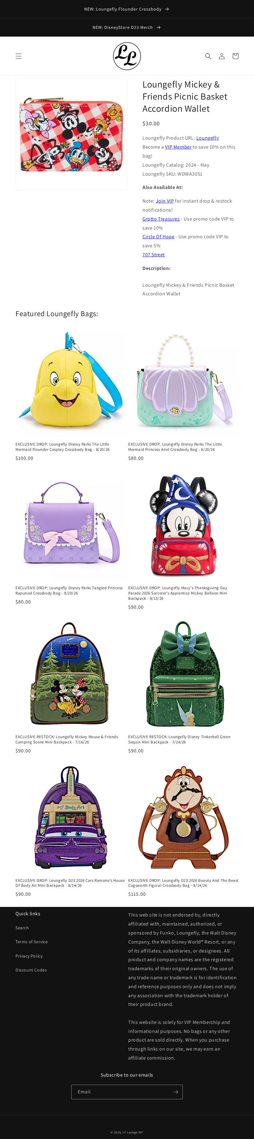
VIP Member (178, 147)
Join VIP (165, 201)
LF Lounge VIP (133, 1132)
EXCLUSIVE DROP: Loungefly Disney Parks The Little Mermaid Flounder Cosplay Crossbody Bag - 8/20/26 (62, 447)
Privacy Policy (28, 956)
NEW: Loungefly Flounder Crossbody (123, 9)
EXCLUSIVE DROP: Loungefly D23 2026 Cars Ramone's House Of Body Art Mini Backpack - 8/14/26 (70, 883)
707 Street (153, 254)
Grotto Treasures (161, 219)
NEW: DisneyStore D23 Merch (123, 27)
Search (22, 927)
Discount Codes (31, 970)
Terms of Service (31, 941)
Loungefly (207, 138)
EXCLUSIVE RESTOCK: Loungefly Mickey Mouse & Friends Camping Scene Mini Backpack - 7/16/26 (66, 739)
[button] (18, 56)
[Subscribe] (175, 1092)
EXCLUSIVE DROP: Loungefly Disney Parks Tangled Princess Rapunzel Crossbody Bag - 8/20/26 (69, 590)
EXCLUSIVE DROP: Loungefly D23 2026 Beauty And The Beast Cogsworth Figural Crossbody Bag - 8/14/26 (183, 883)
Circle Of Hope (158, 236)
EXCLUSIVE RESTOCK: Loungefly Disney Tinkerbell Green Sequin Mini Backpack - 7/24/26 (179, 739)
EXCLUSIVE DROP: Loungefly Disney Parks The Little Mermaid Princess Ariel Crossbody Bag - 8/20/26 (175, 447)
